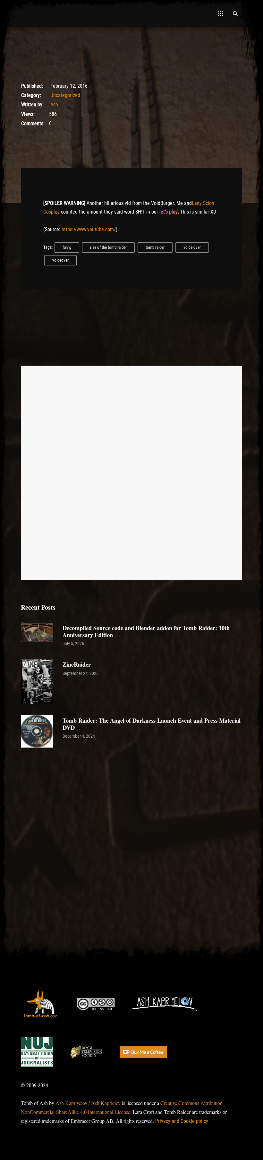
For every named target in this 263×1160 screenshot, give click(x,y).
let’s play (168, 212)
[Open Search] (235, 13)
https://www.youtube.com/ (89, 229)
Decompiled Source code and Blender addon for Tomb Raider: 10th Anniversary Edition (146, 631)
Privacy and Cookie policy (181, 1121)
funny (67, 247)
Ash (54, 104)
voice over (192, 247)
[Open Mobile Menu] (220, 13)
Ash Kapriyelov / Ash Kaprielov (88, 1102)
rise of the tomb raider (108, 247)
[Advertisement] (131, 822)
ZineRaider (77, 664)
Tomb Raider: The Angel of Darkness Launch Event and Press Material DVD (152, 724)
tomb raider (155, 247)
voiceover (60, 260)
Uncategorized (65, 95)
